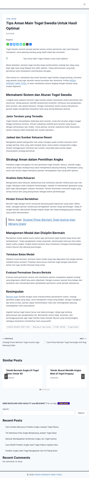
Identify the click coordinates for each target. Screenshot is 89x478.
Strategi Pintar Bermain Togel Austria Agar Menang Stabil (21, 342)
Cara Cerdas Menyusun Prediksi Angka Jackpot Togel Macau (32, 427)
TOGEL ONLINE (11, 19)
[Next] (83, 376)
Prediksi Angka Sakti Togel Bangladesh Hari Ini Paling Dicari (31, 451)
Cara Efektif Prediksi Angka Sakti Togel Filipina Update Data (31, 445)
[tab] (40, 389)
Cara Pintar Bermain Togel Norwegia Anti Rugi (66, 341)
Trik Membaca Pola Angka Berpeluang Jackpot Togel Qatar (31, 433)
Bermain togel (12, 297)
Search (6, 409)
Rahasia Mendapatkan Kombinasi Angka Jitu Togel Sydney (31, 439)
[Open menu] (84, 4)
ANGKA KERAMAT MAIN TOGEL (18, 327)
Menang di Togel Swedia (42, 327)
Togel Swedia (73, 327)
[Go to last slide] (6, 376)
